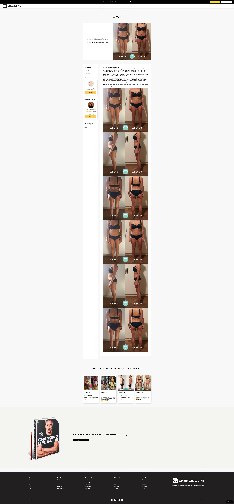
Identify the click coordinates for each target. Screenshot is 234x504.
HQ (136, 6)
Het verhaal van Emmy (90, 124)
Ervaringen (127, 1)
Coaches (117, 1)
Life (115, 6)
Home (101, 1)
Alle (98, 6)
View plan (90, 92)
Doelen (104, 1)
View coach (91, 116)
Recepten (121, 6)
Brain (101, 6)
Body (106, 6)
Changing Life (103, 14)
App (113, 1)
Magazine (132, 1)
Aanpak (109, 1)
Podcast (132, 6)
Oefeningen (126, 6)
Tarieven (122, 1)
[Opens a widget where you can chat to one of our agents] (229, 501)
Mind (111, 6)
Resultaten (109, 14)
